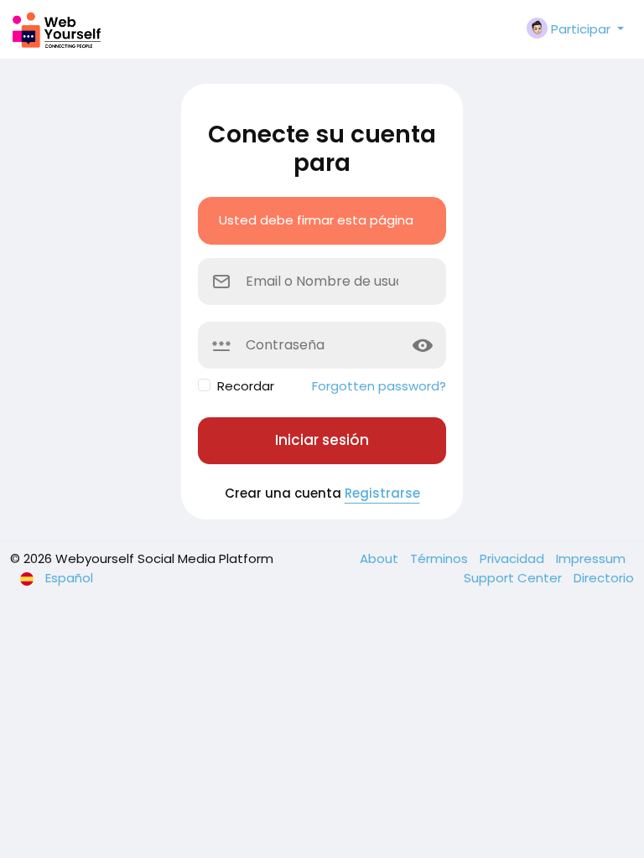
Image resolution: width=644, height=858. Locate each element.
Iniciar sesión (322, 440)
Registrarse (382, 493)
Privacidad (514, 558)
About (381, 558)
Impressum (591, 558)
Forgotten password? (379, 386)
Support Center (514, 578)
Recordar (245, 386)
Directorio (604, 578)
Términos (440, 558)
